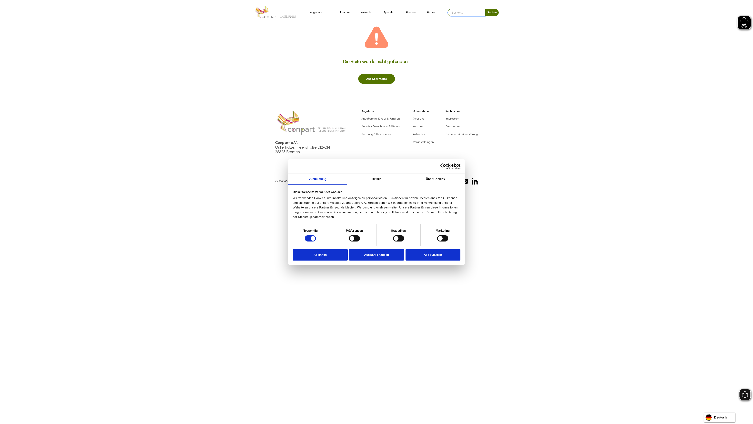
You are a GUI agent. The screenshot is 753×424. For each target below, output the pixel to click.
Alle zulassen (433, 254)
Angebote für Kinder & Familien (380, 118)
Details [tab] (376, 179)
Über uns (344, 12)
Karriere (411, 12)
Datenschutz (453, 126)
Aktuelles (367, 12)
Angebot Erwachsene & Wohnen (381, 126)
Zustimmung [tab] (317, 179)
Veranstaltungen (423, 142)
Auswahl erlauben (376, 254)
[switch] (354, 238)
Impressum (452, 118)
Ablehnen (320, 254)
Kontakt (431, 12)
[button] (318, 12)
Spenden (389, 12)
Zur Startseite (376, 79)
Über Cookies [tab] (435, 179)
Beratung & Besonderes (376, 134)
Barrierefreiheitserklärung (462, 134)
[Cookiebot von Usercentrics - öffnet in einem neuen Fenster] (443, 166)
